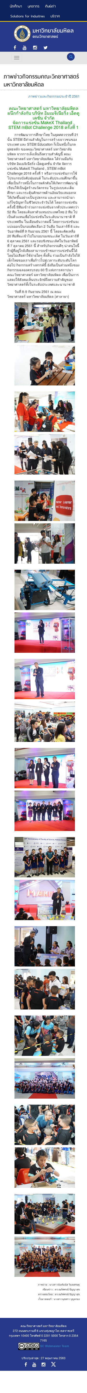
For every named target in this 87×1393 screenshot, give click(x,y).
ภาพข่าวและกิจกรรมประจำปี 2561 (54, 96)
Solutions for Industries (27, 16)
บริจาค (55, 16)
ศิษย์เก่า (50, 6)
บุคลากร (33, 6)
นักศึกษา (16, 6)
